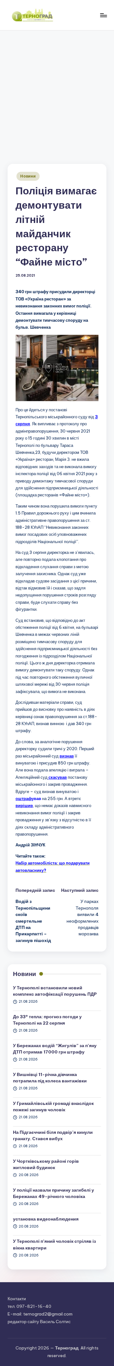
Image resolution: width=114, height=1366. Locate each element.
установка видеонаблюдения (46, 1219)
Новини (27, 176)
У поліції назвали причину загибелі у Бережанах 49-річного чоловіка (53, 1193)
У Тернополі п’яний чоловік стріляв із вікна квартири (54, 1244)
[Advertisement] (57, 91)
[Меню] (103, 15)
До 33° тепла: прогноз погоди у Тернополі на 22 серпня (47, 1020)
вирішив (24, 805)
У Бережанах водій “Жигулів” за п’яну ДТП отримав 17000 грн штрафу (55, 1049)
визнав (67, 755)
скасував (57, 777)
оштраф (24, 798)
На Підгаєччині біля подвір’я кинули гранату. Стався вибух (53, 1135)
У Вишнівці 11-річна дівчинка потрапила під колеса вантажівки (50, 1078)
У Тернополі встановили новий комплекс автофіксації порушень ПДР (55, 991)
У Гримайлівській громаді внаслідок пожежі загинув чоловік (53, 1106)
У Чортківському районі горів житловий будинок (46, 1164)
